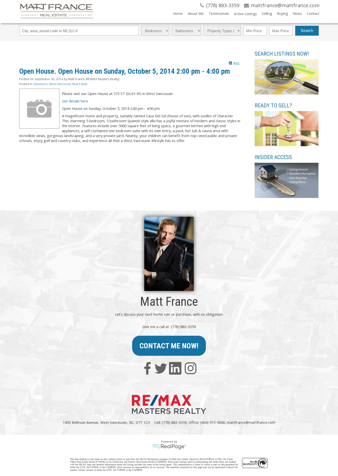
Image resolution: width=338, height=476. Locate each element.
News (297, 13)
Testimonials (219, 13)
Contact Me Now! (169, 345)
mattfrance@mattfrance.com (251, 422)
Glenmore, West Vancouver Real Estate (60, 84)
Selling (267, 13)
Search (307, 30)
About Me (196, 13)
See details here (75, 100)
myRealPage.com (169, 446)
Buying (282, 13)
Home (178, 13)
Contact (313, 13)
